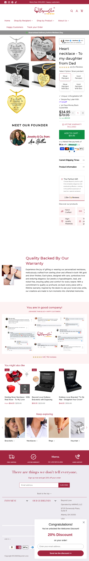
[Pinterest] (12, 2)
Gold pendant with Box (78, 86)
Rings (51, 441)
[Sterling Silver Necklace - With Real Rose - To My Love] (17, 381)
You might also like (15, 365)
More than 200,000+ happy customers (44, 2)
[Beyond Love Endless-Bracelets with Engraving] (44, 381)
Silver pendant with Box (65, 86)
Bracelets (9, 441)
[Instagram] (9, 2)
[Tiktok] (16, 2)
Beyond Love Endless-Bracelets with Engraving (42, 398)
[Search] (71, 11)
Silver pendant (65, 77)
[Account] (76, 11)
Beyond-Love (23, 556)
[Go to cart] (82, 11)
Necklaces (31, 441)
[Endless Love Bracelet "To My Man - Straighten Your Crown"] (71, 381)
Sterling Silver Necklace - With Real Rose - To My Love (17, 398)
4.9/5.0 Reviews (76, 67)
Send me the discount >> (61, 553)
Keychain (74, 441)
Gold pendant (78, 77)
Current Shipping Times (69, 160)
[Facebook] (5, 2)
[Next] (86, 427)
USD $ (7, 539)
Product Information (68, 167)
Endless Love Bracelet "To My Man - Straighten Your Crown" (71, 398)
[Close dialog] (84, 522)
